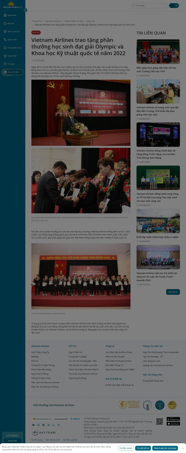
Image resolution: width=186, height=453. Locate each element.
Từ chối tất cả (143, 448)
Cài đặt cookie (126, 448)
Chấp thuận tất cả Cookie (165, 448)
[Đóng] (183, 448)
